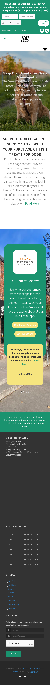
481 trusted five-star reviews (25, 263)
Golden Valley (28, 307)
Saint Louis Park (29, 298)
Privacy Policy (29, 668)
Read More (32, 203)
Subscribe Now (44, 23)
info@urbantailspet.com (16, 449)
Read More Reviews (25, 325)
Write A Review (25, 334)
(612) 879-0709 (12, 447)
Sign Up (13, 654)
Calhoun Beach (18, 302)
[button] (21, 392)
